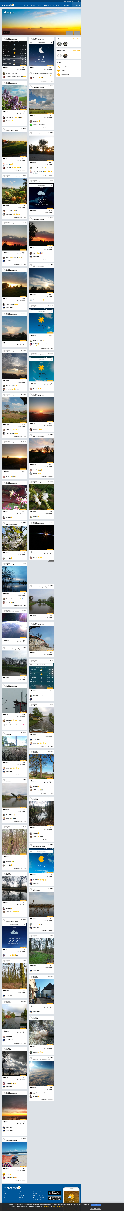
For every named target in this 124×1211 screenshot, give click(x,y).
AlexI (7, 517)
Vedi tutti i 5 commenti (20, 774)
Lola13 (8, 955)
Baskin (8, 120)
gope (34, 1093)
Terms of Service (58, 1206)
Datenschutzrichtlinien (39, 1197)
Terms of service (37, 1191)
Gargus (7, 38)
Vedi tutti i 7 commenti (20, 728)
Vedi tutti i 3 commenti (20, 170)
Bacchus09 (9, 598)
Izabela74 (8, 73)
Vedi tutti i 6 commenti (20, 124)
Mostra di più (76, 38)
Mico (7, 1036)
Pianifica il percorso (48, 5)
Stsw (7, 214)
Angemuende (37, 299)
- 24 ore (6, 1193)
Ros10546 (9, 814)
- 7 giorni (6, 1197)
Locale (76, 33)
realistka (8, 720)
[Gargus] (59, 56)
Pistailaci (8, 861)
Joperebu (35, 124)
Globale (69, 33)
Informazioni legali (38, 1195)
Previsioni (26, 5)
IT (75, 1)
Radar (33, 5)
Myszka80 (9, 210)
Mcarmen (35, 429)
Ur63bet (8, 429)
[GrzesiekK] (59, 44)
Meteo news (67, 5)
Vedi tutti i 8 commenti (47, 127)
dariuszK (35, 1052)
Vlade (7, 257)
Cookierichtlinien (37, 1199)
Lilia (7, 164)
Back (6, 32)
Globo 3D (59, 5)
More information (95, 1208)
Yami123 (8, 1083)
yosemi (35, 168)
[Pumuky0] (65, 44)
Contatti (35, 1193)
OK (96, 1205)
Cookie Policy (46, 1206)
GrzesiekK (36, 924)
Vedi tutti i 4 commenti (20, 821)
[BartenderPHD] (65, 56)
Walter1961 (9, 304)
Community (76, 5)
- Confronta (7, 1201)
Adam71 (8, 476)
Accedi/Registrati (68, 1)
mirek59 (8, 261)
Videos (39, 5)
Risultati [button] (59, 62)
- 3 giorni (6, 1195)
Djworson (8, 76)
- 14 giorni (6, 1199)
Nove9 (8, 1174)
